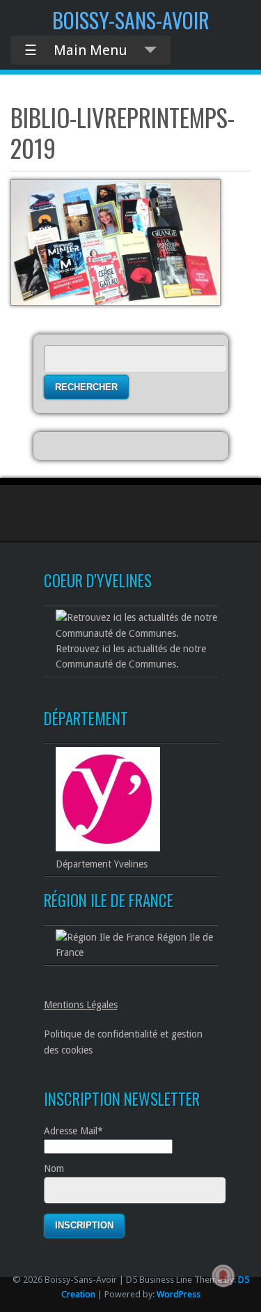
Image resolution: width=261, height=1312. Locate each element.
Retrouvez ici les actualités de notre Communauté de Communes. (131, 656)
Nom (54, 1168)
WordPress (178, 1294)
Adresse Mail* (73, 1130)
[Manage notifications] (223, 1276)
